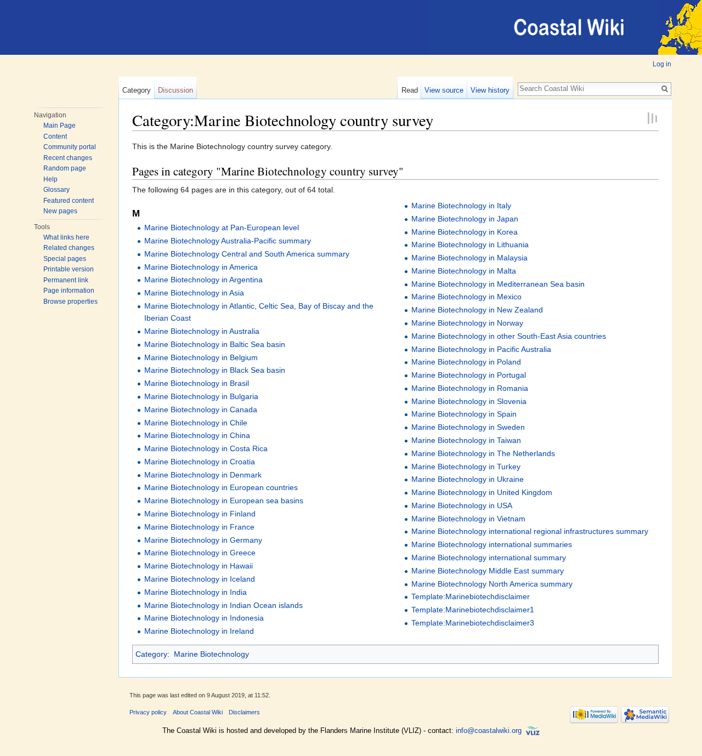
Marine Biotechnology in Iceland (199, 579)
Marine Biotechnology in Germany (203, 540)
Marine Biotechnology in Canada (200, 409)
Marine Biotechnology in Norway (467, 323)
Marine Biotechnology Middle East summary (487, 570)
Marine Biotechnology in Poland (466, 361)
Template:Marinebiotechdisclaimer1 (472, 609)
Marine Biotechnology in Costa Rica (206, 448)
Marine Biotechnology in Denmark (203, 474)
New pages (60, 211)
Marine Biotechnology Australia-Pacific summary (227, 240)
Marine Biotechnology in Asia (194, 292)
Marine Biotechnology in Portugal (468, 375)
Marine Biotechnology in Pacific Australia (481, 349)
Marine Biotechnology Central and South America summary (246, 253)
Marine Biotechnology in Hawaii (198, 565)
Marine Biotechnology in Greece (200, 552)
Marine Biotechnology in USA (461, 505)
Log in (662, 64)
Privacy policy (148, 712)
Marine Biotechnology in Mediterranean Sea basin (498, 284)
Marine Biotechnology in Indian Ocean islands (223, 605)
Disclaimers (244, 712)
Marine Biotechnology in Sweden (468, 427)
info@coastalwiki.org (489, 730)
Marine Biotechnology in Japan (464, 218)
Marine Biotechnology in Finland (200, 513)
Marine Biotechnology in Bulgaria (201, 396)
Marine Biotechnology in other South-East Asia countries (508, 336)
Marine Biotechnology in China (197, 435)
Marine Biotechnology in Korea (464, 232)
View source (443, 90)
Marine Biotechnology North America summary (492, 583)
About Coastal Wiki (198, 712)
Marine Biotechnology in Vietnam (468, 518)
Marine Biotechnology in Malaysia (469, 257)
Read (409, 90)
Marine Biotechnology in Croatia (199, 461)
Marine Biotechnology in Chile (195, 422)
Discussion (175, 90)
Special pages (64, 259)
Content (55, 136)
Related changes (68, 248)
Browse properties (70, 301)
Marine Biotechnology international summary (488, 557)
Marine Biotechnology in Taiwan (466, 440)
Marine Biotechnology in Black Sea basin (214, 370)
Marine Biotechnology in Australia (201, 331)
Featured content (68, 200)
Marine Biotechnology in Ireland (199, 631)
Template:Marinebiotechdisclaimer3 (472, 622)
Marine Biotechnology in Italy (461, 205)
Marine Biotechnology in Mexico (466, 296)
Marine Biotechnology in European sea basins (223, 500)
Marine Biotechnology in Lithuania (470, 244)
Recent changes (67, 158)
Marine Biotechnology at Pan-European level (221, 227)
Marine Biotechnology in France (199, 526)
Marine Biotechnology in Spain (464, 414)
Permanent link (65, 280)
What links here (66, 237)
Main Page (59, 125)
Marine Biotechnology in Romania (469, 388)
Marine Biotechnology (211, 654)
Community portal (69, 147)
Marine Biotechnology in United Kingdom (481, 492)
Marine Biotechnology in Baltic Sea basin (214, 344)
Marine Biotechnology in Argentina (203, 279)
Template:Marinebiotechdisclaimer (470, 596)
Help (50, 179)
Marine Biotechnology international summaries (491, 544)
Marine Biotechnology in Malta (463, 270)
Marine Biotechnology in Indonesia (204, 617)
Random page (64, 168)
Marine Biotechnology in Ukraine (467, 479)
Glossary (56, 190)
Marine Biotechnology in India (195, 592)
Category (136, 90)
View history (490, 90)
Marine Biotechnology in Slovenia (468, 401)
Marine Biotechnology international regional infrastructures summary (529, 531)
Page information (68, 290)
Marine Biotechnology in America (201, 267)
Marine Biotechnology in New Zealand (477, 309)
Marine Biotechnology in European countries (221, 487)
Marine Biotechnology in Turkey (465, 466)
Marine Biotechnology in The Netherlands (483, 453)
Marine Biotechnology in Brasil (196, 383)
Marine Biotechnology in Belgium (201, 357)
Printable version (68, 269)
